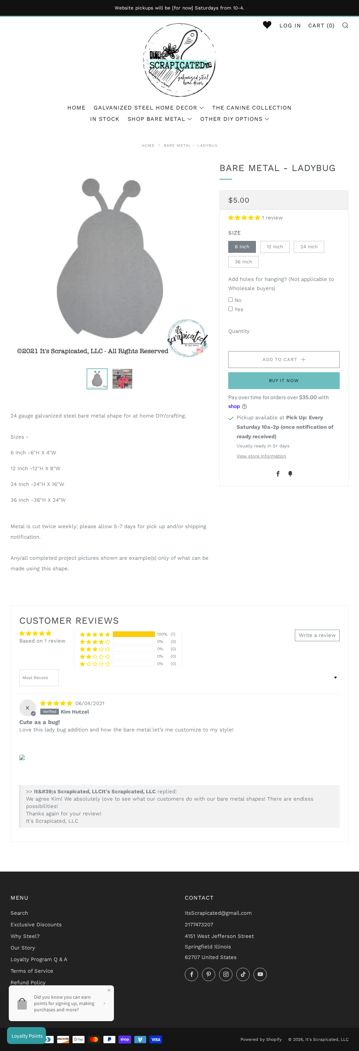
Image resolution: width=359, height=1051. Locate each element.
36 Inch (243, 261)
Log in (290, 25)
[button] (245, 218)
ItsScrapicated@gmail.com (218, 913)
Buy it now (284, 380)
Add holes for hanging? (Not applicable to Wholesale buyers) (281, 283)
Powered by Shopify (261, 1039)
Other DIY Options (231, 119)
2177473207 (199, 924)
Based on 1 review (42, 641)
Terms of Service (32, 971)
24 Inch (309, 246)
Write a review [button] (317, 635)
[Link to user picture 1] (22, 757)
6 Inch (242, 246)
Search (19, 913)
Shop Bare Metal (156, 119)
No (238, 300)
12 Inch (275, 246)
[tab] (97, 378)
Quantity (239, 331)
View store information (261, 456)
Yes (239, 309)
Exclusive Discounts (36, 924)
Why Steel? (25, 936)
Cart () (321, 25)
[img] (57, 703)
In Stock (105, 119)
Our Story (23, 948)
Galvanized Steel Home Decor (145, 107)
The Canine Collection (252, 107)
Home (76, 107)
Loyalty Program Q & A (39, 959)
